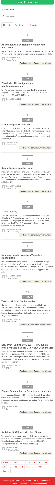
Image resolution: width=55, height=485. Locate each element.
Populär (33, 25)
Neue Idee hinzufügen (27, 2)
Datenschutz (45, 481)
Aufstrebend (20, 25)
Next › (40, 467)
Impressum (27, 481)
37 (40, 462)
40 (10, 467)
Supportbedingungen (38, 484)
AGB (36, 481)
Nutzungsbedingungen (18, 484)
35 (28, 462)
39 (4, 467)
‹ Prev (15, 462)
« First (6, 462)
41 (16, 467)
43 (27, 467)
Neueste (7, 25)
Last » (6, 471)
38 (46, 462)
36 (34, 462)
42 (21, 467)
